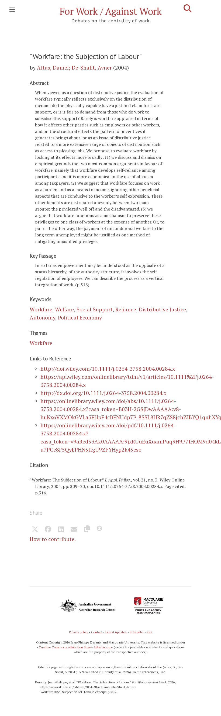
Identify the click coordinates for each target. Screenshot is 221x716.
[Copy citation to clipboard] (86, 529)
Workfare (41, 309)
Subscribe (137, 632)
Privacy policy (78, 632)
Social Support (95, 309)
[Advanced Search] (188, 8)
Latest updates (116, 632)
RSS (149, 632)
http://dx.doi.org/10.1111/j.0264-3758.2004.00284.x (103, 393)
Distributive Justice (162, 309)
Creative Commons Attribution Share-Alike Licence (76, 647)
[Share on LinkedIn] (61, 529)
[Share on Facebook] (48, 529)
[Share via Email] (73, 529)
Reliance (125, 309)
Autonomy (42, 317)
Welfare (64, 309)
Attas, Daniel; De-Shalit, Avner (74, 67)
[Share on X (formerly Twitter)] (35, 529)
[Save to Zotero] (99, 529)
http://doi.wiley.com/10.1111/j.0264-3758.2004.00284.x (107, 368)
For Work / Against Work (111, 11)
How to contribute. (53, 539)
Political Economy (80, 317)
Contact (96, 632)
